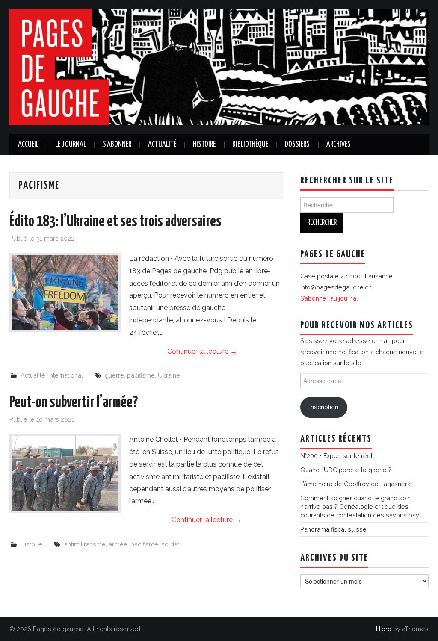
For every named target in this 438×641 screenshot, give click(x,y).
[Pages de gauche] (219, 66)
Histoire (204, 144)
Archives (338, 144)
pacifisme (141, 375)
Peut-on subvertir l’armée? (73, 403)
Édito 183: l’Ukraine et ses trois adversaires (115, 222)
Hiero (383, 628)
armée (118, 544)
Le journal (70, 144)
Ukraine (169, 375)
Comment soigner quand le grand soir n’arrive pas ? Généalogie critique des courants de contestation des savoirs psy (359, 506)
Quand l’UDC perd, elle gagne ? (345, 469)
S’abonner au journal (329, 298)
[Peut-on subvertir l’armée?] (65, 473)
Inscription (323, 407)
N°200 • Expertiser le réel (336, 455)
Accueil (28, 144)
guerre (114, 375)
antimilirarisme (85, 544)
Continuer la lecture (202, 351)
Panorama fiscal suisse (333, 529)
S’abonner (117, 144)
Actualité (162, 144)
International (65, 375)
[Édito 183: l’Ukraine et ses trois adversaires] (65, 292)
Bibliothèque (250, 144)
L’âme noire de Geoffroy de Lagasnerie (356, 483)
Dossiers (297, 144)
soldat (170, 544)
